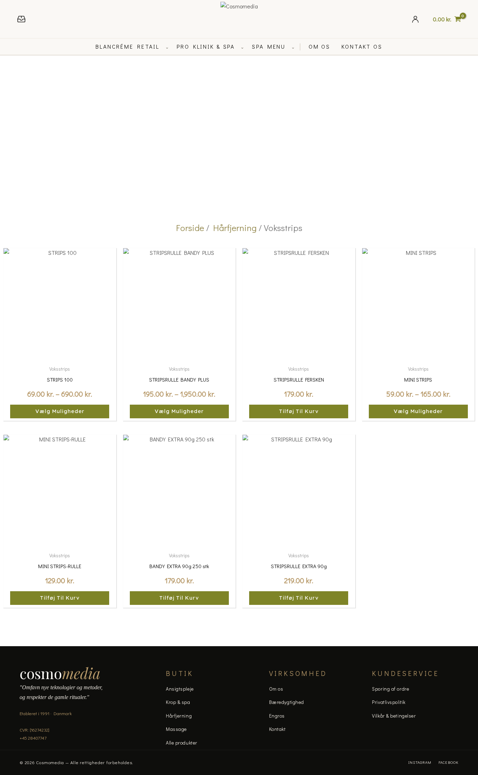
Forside (190, 227)
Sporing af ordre (390, 688)
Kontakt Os (362, 46)
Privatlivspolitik (389, 702)
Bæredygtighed (286, 702)
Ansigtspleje (180, 688)
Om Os (319, 46)
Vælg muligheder (59, 411)
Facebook (448, 762)
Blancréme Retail (128, 46)
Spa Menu (269, 46)
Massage (176, 729)
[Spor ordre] (21, 19)
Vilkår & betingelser (394, 715)
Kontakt (277, 729)
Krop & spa (178, 702)
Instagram (419, 762)
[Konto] (415, 19)
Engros (277, 715)
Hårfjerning (234, 227)
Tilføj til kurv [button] (299, 411)
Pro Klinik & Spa (206, 46)
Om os (276, 688)
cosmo (60, 673)
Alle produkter (181, 742)
